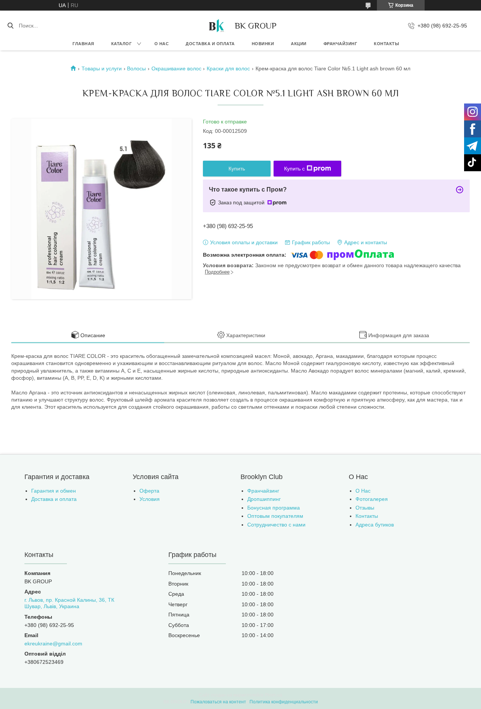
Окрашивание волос (176, 68)
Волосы (136, 68)
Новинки (263, 43)
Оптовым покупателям (275, 516)
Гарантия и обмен (53, 491)
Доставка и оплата (210, 43)
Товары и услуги (102, 68)
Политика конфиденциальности (284, 701)
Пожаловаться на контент (218, 701)
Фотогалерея (371, 499)
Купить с (294, 169)
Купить (236, 169)
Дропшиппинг (264, 499)
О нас (161, 43)
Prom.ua (273, 695)
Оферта (149, 491)
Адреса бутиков (374, 525)
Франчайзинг (340, 43)
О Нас (363, 491)
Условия (149, 499)
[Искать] (10, 25)
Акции (299, 43)
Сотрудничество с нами (276, 525)
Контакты (386, 43)
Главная (83, 43)
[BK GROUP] (216, 25)
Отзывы (364, 508)
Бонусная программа (273, 508)
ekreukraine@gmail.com (53, 644)
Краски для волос (228, 68)
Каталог (121, 43)
